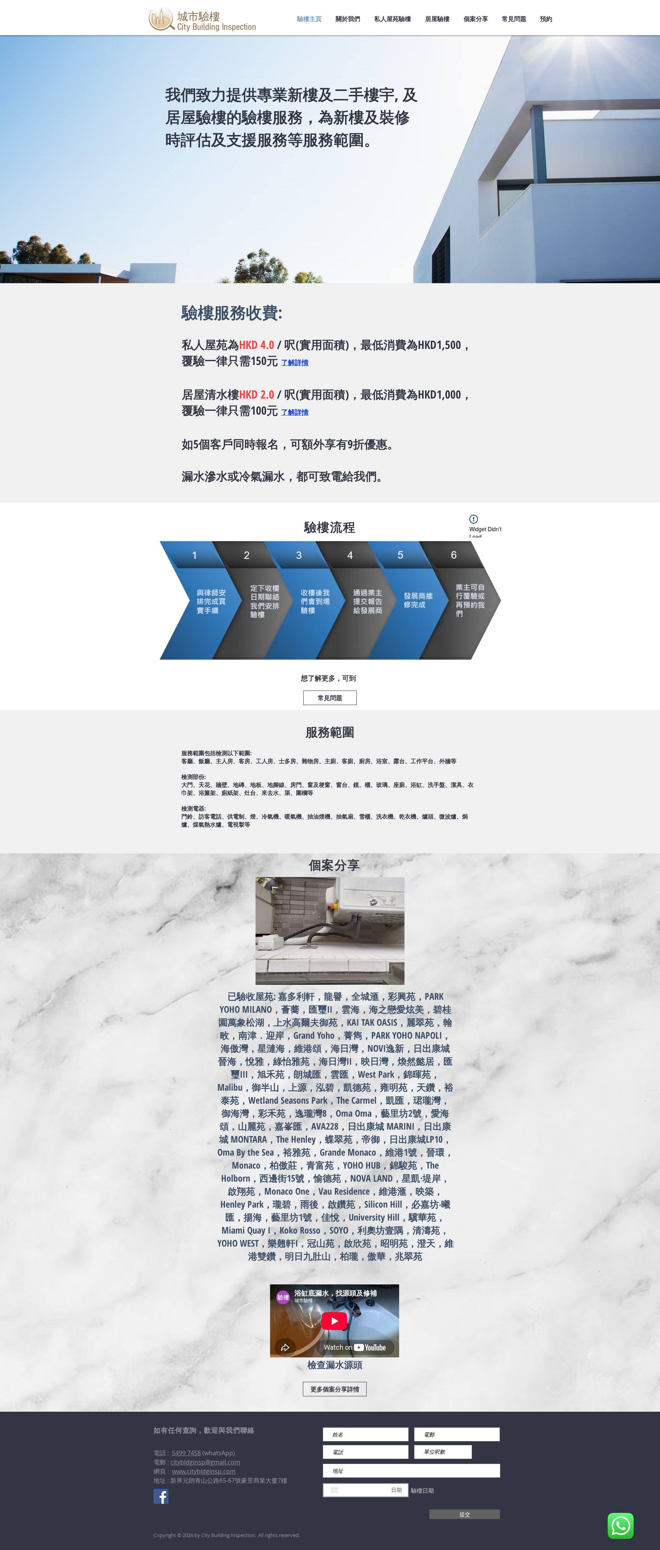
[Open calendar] (334, 1490)
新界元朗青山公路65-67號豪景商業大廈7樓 (228, 1480)
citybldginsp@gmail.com (205, 1462)
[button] (330, 931)
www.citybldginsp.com (204, 1471)
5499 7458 (186, 1453)
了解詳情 (295, 362)
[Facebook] (161, 1496)
